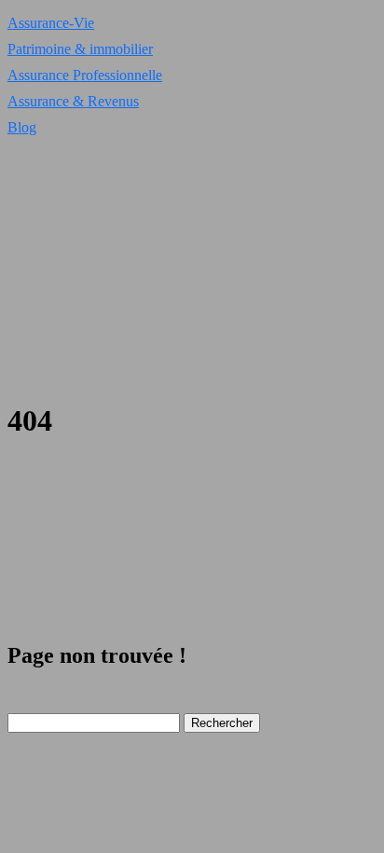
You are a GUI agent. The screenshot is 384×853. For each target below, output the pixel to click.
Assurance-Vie (50, 23)
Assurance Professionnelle (84, 75)
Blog (21, 127)
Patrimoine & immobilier (80, 49)
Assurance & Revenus (73, 101)
